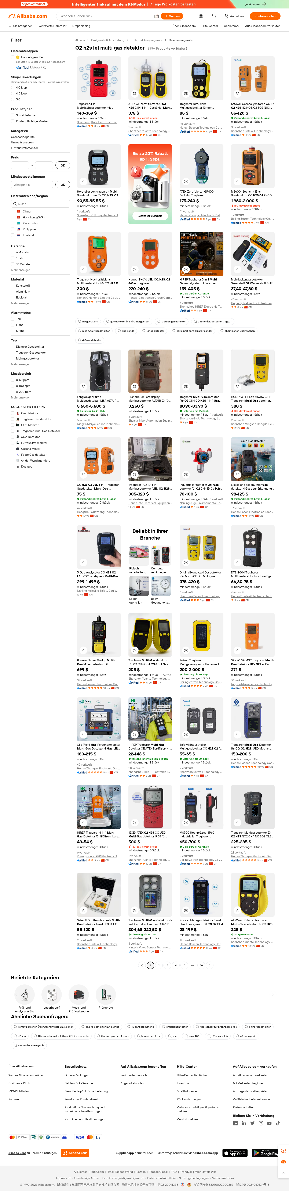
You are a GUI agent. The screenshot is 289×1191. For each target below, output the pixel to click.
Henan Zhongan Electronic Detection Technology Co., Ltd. (201, 215)
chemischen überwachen (240, 330)
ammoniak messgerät (31, 1045)
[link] (283, 1150)
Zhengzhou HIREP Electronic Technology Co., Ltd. (201, 306)
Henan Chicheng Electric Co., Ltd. (99, 297)
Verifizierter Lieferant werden (252, 1099)
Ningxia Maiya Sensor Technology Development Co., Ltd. (99, 424)
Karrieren (14, 1099)
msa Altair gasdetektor (96, 330)
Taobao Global (158, 1171)
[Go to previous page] (142, 965)
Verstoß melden (187, 1119)
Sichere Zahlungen (77, 1075)
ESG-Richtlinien (18, 1091)
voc (174, 1036)
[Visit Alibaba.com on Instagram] (260, 1123)
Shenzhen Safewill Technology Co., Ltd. (253, 131)
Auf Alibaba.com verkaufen (250, 1075)
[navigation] (40, 503)
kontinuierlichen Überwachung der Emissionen (45, 1026)
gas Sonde (128, 330)
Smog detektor (155, 330)
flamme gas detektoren (115, 1036)
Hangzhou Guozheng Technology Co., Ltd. (99, 512)
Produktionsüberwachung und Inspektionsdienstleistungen (85, 1109)
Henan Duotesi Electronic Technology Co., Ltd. (253, 596)
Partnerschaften (244, 1107)
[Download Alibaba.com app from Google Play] (266, 1153)
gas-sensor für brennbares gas (218, 1026)
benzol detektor (150, 1036)
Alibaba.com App (206, 1153)
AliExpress (80, 1171)
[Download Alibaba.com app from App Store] (235, 1153)
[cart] (215, 16)
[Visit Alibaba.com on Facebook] (235, 1123)
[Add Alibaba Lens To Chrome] (75, 1153)
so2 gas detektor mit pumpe (102, 1026)
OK (63, 165)
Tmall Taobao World (120, 1171)
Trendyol (186, 1171)
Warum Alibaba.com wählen (26, 1075)
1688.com (97, 1171)
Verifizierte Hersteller (135, 1075)
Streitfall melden (187, 1091)
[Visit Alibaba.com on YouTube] (269, 1123)
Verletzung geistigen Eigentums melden (198, 1109)
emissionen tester (177, 1026)
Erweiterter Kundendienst (81, 1099)
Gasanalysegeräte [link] (181, 40)
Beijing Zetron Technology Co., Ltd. (253, 218)
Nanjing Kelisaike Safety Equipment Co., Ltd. (99, 590)
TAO (174, 1171)
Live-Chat (183, 1083)
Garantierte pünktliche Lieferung (86, 1091)
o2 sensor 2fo (220, 1036)
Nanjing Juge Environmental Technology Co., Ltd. (201, 503)
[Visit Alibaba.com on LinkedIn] (243, 1123)
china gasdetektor (260, 1026)
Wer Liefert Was (205, 1171)
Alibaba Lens (17, 1153)
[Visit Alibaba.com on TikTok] (277, 1123)
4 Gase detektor (92, 340)
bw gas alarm (90, 321)
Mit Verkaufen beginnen (248, 1083)
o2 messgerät (248, 1036)
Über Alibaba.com (20, 1066)
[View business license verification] (183, 1185)
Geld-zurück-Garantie (79, 1083)
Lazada (141, 1171)
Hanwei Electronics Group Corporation (150, 297)
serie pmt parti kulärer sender (194, 330)
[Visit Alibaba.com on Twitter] (252, 1123)
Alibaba (80, 40)
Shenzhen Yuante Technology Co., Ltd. (150, 131)
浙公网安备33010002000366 (213, 1184)
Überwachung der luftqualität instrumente (63, 1036)
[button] (156, 16)
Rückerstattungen (189, 1099)
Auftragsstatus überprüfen (250, 1091)
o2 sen (22, 1036)
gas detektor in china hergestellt (129, 321)
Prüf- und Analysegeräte (146, 40)
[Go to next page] (209, 965)
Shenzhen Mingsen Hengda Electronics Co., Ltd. (253, 424)
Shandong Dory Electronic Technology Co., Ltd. (99, 122)
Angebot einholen (132, 1083)
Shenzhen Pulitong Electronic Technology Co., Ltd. (99, 215)
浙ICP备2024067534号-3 (252, 1184)
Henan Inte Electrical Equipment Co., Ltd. (150, 503)
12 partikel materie (143, 1026)
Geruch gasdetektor (174, 321)
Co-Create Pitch (19, 1083)
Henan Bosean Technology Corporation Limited (201, 127)
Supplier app (125, 1153)
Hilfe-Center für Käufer (192, 1075)
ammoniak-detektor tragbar (215, 321)
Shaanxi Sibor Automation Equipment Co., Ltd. (150, 420)
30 (201, 965)
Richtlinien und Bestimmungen (85, 1119)
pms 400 (194, 1036)
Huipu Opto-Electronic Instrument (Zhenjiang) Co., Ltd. (253, 303)
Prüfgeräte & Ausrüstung (107, 40)
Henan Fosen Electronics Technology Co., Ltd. (253, 512)
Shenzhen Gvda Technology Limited (201, 418)
